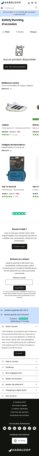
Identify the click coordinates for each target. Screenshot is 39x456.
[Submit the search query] (36, 8)
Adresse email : (19, 278)
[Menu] (2, 8)
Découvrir (5, 89)
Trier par (33, 32)
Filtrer (7, 32)
